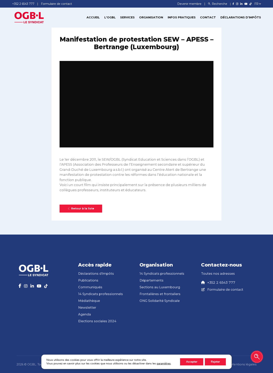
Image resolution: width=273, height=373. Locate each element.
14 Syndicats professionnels (100, 294)
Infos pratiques (182, 17)
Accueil (93, 17)
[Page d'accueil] (29, 17)
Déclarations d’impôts (240, 17)
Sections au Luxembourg (159, 287)
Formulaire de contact (225, 289)
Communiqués (90, 287)
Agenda (84, 314)
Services (127, 17)
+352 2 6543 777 (221, 282)
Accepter (191, 362)
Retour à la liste (82, 208)
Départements (151, 280)
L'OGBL (110, 17)
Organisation (151, 17)
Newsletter (87, 307)
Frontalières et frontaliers (159, 294)
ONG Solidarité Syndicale (159, 301)
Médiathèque (89, 301)
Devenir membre (189, 4)
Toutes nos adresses (218, 274)
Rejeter (215, 362)
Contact (208, 17)
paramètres (164, 363)
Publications (88, 280)
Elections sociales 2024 (97, 321)
